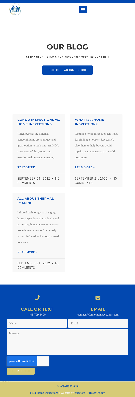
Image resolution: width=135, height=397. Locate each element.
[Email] (98, 298)
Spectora (80, 392)
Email (98, 309)
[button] (83, 9)
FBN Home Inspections (44, 392)
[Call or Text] (37, 298)
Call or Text (37, 309)
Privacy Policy (96, 392)
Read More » (27, 167)
